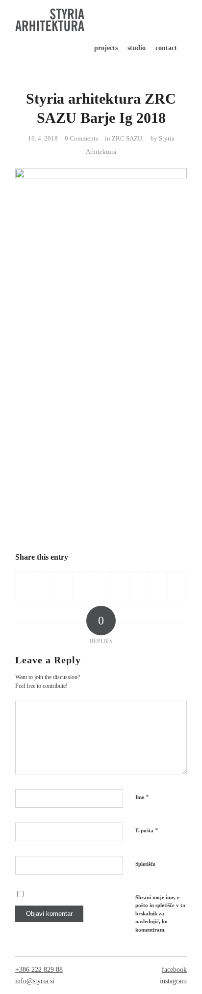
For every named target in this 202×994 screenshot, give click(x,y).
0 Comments (81, 138)
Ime (142, 796)
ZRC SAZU (127, 138)
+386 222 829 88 (39, 969)
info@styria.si (34, 981)
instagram (173, 981)
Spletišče (145, 864)
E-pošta (146, 830)
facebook (174, 969)
